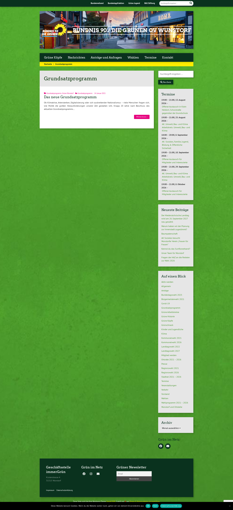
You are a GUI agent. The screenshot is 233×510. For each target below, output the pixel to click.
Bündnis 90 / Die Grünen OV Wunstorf (132, 30)
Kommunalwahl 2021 (171, 338)
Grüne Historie (168, 316)
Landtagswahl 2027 (170, 351)
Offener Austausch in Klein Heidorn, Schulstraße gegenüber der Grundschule (175, 109)
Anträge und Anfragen (106, 57)
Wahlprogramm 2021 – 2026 (174, 402)
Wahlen (133, 57)
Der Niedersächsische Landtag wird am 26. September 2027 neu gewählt (175, 218)
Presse (164, 363)
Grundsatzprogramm (54, 93)
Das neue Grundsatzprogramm (70, 97)
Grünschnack (167, 325)
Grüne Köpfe (53, 57)
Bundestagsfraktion (116, 3)
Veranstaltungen (169, 385)
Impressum (50, 490)
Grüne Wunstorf (67, 93)
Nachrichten (76, 57)
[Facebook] (161, 446)
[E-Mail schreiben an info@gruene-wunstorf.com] (168, 446)
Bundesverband (97, 3)
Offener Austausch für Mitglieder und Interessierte (174, 161)
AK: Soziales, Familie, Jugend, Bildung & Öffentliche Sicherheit (175, 144)
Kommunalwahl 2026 (171, 342)
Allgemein (166, 286)
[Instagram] (91, 474)
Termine (151, 57)
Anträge (165, 290)
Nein (155, 506)
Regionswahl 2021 (170, 368)
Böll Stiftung (149, 3)
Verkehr (164, 389)
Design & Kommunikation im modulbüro (145, 501)
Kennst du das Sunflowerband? (175, 248)
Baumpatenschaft (169, 233)
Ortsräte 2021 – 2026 (171, 359)
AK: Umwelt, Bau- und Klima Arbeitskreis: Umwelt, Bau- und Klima (176, 127)
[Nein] (229, 506)
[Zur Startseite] (54, 36)
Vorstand (165, 394)
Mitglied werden (169, 355)
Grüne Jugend (134, 3)
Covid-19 (165, 303)
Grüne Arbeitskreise (170, 312)
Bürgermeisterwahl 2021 (172, 299)
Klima (164, 333)
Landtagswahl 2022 (170, 346)
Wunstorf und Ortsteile (171, 407)
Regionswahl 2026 (170, 372)
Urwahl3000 (110, 501)
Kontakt (167, 57)
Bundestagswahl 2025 (171, 294)
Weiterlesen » (142, 117)
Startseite (48, 64)
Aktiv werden (167, 282)
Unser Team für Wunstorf (172, 253)
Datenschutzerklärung (64, 490)
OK (148, 506)
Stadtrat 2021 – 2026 (171, 376)
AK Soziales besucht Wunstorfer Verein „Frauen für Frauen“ (174, 241)
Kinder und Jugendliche (172, 329)
